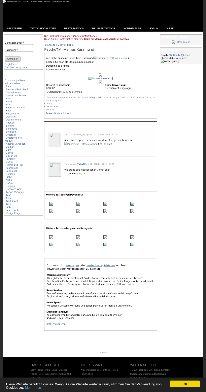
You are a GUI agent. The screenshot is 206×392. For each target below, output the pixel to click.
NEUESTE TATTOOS (103, 28)
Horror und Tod (14, 164)
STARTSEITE (14, 28)
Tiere (9, 198)
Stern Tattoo (37, 369)
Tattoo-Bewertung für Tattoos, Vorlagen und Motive (47, 1)
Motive (9, 140)
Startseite (50, 44)
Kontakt (165, 369)
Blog (90, 373)
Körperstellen (12, 83)
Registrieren (11, 64)
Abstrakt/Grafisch (16, 143)
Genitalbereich (14, 92)
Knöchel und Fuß (15, 107)
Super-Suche (12, 210)
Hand (9, 101)
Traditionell (12, 201)
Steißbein (11, 131)
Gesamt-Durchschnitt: (58, 84)
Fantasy (10, 158)
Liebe (9, 176)
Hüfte (9, 104)
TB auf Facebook (139, 369)
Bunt (8, 149)
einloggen (72, 265)
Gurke (9, 161)
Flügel (47, 373)
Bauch (9, 86)
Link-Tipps (154, 369)
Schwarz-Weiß (14, 188)
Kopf (8, 110)
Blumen (10, 146)
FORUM (153, 28)
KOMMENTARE (132, 28)
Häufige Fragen (13, 213)
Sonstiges (11, 128)
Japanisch (12, 170)
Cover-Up (11, 155)
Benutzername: (14, 42)
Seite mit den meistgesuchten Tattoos (106, 38)
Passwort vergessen (16, 67)
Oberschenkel (14, 119)
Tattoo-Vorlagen (15, 191)
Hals (8, 98)
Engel (55, 369)
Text (8, 195)
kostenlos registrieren (101, 265)
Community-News (15, 80)
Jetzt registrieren (56, 323)
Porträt (9, 182)
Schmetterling (58, 373)
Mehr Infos (33, 387)
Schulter (10, 125)
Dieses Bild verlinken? (58, 113)
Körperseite (12, 113)
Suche (8, 207)
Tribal (9, 204)
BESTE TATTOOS (74, 28)
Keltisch (10, 173)
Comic (9, 152)
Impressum (136, 373)
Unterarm (11, 134)
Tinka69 (81, 164)
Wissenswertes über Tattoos (95, 369)
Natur (9, 179)
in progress (12, 167)
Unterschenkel (14, 137)
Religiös (10, 185)
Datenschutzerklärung (154, 373)
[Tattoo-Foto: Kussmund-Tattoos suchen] (110, 58)
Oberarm (10, 116)
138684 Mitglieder (179, 55)
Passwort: (11, 49)
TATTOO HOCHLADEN (43, 28)
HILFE (170, 28)
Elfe (41, 373)
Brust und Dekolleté (17, 89)
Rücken (10, 122)
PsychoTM (52, 49)
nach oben (103, 352)
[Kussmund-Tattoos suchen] (81, 143)
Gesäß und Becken (16, 95)
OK (184, 383)
